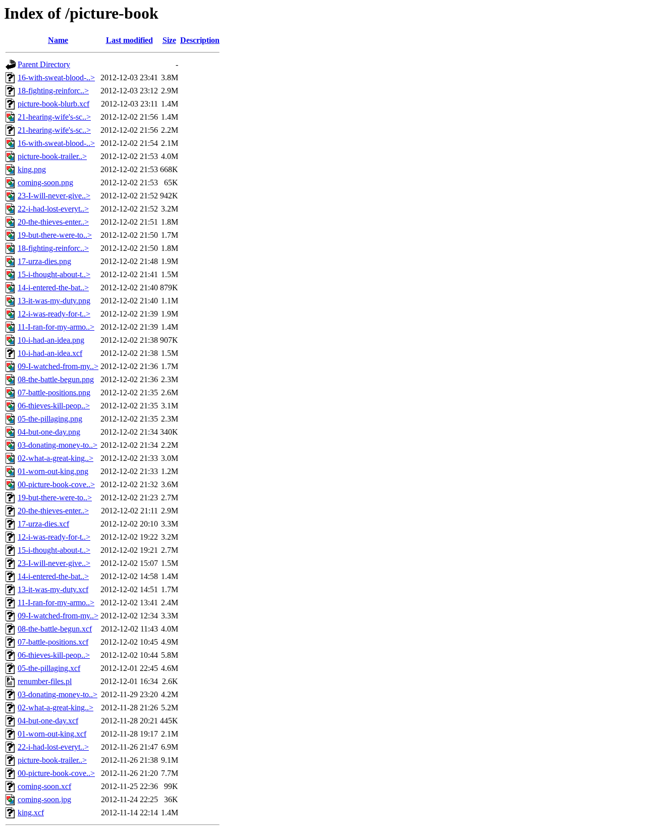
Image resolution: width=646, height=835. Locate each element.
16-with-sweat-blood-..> (56, 77)
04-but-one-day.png (49, 432)
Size (169, 40)
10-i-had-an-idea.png (51, 340)
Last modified (129, 40)
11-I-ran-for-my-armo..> (56, 327)
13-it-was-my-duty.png (54, 300)
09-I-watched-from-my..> (58, 366)
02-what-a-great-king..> (55, 458)
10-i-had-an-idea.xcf (50, 353)
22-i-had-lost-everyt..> (53, 208)
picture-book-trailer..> (52, 156)
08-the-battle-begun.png (56, 379)
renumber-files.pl (45, 681)
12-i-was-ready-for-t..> (54, 313)
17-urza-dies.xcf (43, 523)
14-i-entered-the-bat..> (53, 287)
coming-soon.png (45, 182)
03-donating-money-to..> (57, 445)
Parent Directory (44, 64)
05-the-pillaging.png (50, 418)
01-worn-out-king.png (53, 471)
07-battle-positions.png (54, 392)
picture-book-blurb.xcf (53, 103)
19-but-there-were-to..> (55, 235)
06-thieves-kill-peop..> (54, 405)
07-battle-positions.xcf (53, 642)
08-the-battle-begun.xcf (55, 628)
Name (58, 40)
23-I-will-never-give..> (54, 195)
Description (200, 40)
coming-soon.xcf (44, 786)
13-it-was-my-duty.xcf (53, 589)
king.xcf (31, 812)
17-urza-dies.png (44, 261)
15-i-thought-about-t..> (54, 274)
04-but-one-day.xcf (48, 720)
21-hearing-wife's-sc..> (54, 117)
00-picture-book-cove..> (56, 484)
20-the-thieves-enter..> (53, 222)
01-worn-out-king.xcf (52, 733)
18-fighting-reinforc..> (53, 90)
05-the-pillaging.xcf (49, 668)
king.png (32, 169)
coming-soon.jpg (44, 799)
